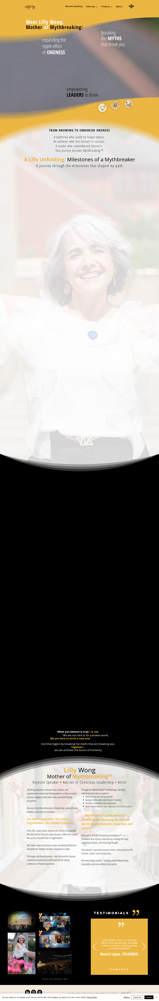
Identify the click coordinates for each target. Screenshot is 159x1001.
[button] (91, 7)
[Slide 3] (116, 969)
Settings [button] (127, 997)
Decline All (137, 997)
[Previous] (95, 947)
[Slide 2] (113, 969)
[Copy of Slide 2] (125, 969)
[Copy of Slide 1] (122, 969)
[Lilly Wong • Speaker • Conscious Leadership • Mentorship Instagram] (33, 992)
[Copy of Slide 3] (127, 969)
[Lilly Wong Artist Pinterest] (39, 992)
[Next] (144, 947)
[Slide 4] (119, 969)
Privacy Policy (92, 997)
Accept (148, 997)
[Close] (156, 997)
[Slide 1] (111, 969)
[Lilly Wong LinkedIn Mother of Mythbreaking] (27, 992)
